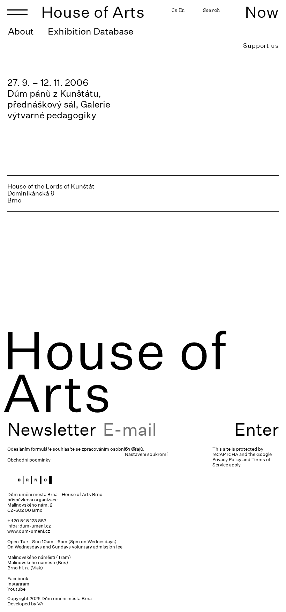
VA (40, 604)
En (182, 10)
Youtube (16, 589)
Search (211, 10)
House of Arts (93, 12)
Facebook (17, 579)
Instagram (18, 584)
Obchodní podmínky (29, 460)
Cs (174, 10)
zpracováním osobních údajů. (113, 449)
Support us (261, 45)
